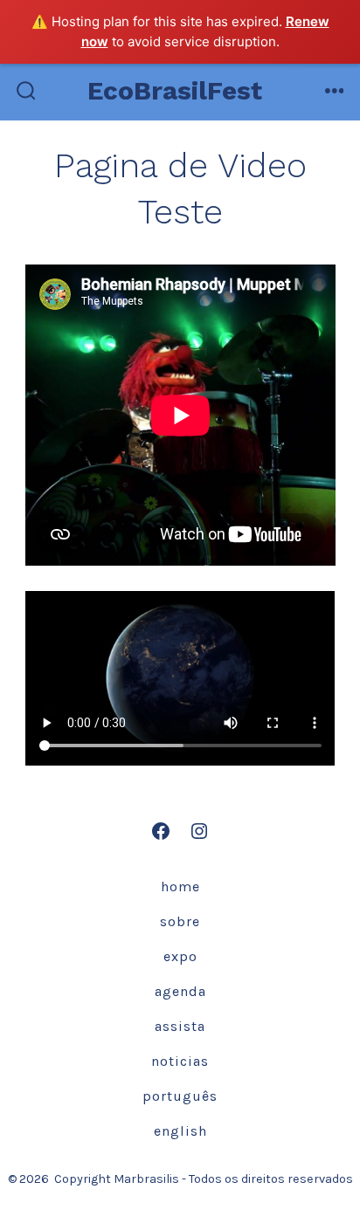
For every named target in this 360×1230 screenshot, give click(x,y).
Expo (180, 956)
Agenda (180, 991)
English (180, 1131)
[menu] (335, 92)
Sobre (180, 921)
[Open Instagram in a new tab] (199, 831)
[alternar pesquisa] (26, 92)
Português (180, 1096)
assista (180, 1026)
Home (180, 886)
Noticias (180, 1061)
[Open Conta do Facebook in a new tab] (160, 831)
